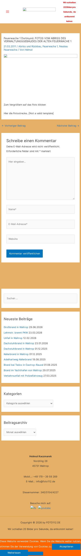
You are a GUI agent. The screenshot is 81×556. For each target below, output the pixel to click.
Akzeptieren (66, 546)
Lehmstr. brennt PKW (16, 332)
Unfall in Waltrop (13, 338)
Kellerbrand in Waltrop (16, 354)
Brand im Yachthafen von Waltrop (23, 370)
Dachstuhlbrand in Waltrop (19, 343)
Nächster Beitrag (68, 125)
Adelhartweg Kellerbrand (18, 359)
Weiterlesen (14, 552)
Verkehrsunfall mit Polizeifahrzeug (23, 375)
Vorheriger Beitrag (14, 125)
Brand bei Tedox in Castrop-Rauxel (23, 364)
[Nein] (35, 553)
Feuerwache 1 (50, 46)
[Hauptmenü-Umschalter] (7, 11)
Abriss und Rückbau (29, 46)
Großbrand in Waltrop (16, 327)
